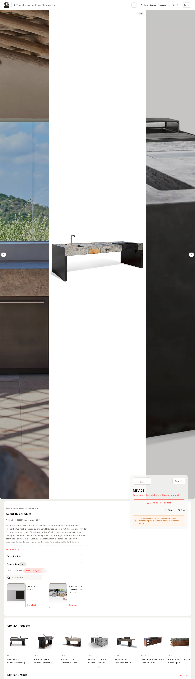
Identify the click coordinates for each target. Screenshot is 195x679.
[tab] (9, 570)
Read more (11, 549)
